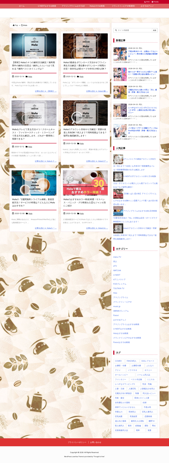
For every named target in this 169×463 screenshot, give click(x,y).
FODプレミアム (119, 284)
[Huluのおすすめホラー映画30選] (85, 183)
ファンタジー (120, 379)
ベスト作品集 (136, 379)
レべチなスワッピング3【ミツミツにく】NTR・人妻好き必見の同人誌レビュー (142, 110)
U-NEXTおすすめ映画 (122, 329)
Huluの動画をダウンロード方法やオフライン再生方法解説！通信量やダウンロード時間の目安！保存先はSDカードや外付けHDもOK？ (85, 65)
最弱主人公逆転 (137, 421)
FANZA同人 (131, 361)
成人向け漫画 (120, 421)
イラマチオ (132, 370)
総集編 (138, 425)
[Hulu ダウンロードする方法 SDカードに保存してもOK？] (85, 46)
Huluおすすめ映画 (120, 333)
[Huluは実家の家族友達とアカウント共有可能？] (85, 113)
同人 (115, 261)
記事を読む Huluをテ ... (46, 161)
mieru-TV (117, 257)
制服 (137, 393)
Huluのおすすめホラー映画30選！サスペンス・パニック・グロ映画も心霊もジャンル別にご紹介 (85, 202)
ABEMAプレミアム (121, 311)
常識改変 (133, 416)
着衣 (130, 425)
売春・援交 (119, 398)
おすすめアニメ (119, 320)
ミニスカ (150, 379)
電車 (138, 430)
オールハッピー (121, 375)
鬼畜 (149, 430)
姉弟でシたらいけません (125, 407)
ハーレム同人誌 (143, 375)
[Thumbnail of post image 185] (34, 113)
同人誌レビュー (149, 393)
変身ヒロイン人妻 (141, 398)
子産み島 (147, 407)
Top (16, 25)
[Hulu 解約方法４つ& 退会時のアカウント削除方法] (34, 46)
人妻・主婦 (119, 388)
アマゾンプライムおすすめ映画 (126, 324)
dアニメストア (119, 279)
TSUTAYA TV (118, 288)
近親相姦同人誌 (121, 430)
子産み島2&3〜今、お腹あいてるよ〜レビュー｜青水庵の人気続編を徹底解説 (143, 53)
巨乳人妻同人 (147, 412)
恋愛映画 (148, 416)
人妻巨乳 (132, 388)
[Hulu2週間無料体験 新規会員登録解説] (34, 183)
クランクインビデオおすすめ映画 (127, 338)
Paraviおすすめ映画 (121, 342)
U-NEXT (116, 275)
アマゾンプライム (120, 297)
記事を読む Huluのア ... (97, 161)
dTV (115, 266)
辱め (154, 425)
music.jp (116, 306)
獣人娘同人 (119, 425)
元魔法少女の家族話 (123, 393)
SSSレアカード (147, 361)
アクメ (118, 370)
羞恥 (146, 425)
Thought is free (99, 456)
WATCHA (117, 270)
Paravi (116, 315)
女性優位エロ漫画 (122, 402)
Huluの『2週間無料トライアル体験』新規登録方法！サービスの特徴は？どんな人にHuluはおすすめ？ (33, 202)
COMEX (118, 361)
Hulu (30, 76)
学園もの (118, 412)
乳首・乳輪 (147, 384)
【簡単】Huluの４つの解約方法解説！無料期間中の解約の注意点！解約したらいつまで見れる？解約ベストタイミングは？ (33, 65)
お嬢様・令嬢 (120, 365)
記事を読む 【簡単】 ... (46, 91)
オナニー (148, 370)
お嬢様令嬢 (136, 365)
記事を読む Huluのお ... (97, 228)
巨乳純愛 (118, 416)
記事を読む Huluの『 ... (46, 228)
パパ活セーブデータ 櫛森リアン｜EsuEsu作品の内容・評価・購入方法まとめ (143, 130)
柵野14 (151, 421)
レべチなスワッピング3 (125, 384)
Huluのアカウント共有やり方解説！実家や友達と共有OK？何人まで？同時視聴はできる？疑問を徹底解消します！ (85, 132)
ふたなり (150, 365)
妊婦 (144, 402)
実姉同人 (132, 412)
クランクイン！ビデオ (122, 302)
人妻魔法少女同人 (147, 388)
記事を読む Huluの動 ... (97, 91)
